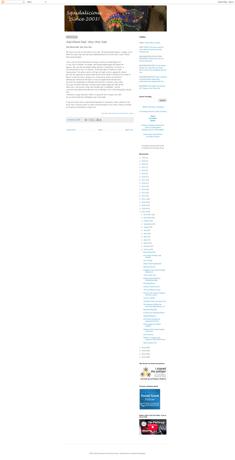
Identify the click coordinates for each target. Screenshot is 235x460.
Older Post (129, 130)
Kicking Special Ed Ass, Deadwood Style (152, 279)
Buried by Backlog (150, 310)
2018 (144, 177)
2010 (144, 202)
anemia (131, 113)
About (153, 116)
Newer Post (71, 130)
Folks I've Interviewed (153, 128)
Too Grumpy (147, 260)
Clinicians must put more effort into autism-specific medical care (151, 49)
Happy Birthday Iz (149, 316)
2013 (144, 193)
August (146, 227)
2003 (144, 357)
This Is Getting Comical (151, 290)
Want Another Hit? (150, 343)
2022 (144, 164)
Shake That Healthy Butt (152, 264)
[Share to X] (95, 119)
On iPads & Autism (153, 137)
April (145, 240)
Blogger (142, 453)
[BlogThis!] (92, 119)
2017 (144, 180)
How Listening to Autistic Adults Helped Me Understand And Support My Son (152, 79)
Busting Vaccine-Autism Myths (153, 130)
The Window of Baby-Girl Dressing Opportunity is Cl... (154, 305)
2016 (144, 183)
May (145, 237)
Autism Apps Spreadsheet (152, 134)
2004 (144, 354)
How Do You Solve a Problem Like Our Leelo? (154, 294)
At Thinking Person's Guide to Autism (152, 112)
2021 (144, 167)
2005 (144, 351)
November (148, 218)
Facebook (153, 118)
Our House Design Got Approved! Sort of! (151, 320)
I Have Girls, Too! (149, 275)
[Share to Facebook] (97, 119)
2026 (144, 158)
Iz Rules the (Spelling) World (153, 313)
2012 (144, 196)
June (146, 234)
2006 (144, 348)
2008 (144, 209)
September (148, 224)
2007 (144, 212)
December (148, 215)
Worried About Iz (149, 267)
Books (152, 121)
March (146, 243)
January (147, 249)
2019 (144, 174)
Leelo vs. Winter (149, 298)
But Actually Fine (149, 252)
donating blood (123, 113)
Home (100, 130)
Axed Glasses (148, 335)
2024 (144, 161)
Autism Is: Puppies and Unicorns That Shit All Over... (154, 339)
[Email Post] (85, 119)
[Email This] (90, 119)
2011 (144, 199)
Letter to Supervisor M (151, 287)
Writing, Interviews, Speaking (153, 107)
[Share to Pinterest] (100, 119)
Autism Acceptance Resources (153, 125)
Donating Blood (149, 283)
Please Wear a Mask (152, 43)
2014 (144, 189)
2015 (144, 186)
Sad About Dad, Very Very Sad (154, 301)
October (147, 221)
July (145, 230)
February (147, 246)
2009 (144, 205)
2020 (144, 170)
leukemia (115, 113)
